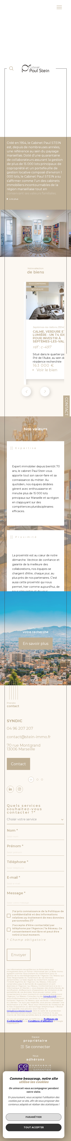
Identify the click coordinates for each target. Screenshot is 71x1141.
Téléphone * (17, 862)
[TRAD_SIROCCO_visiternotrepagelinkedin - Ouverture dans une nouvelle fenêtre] (10, 789)
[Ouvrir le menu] (59, 7)
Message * (16, 893)
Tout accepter (34, 1127)
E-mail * (13, 877)
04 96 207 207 (20, 728)
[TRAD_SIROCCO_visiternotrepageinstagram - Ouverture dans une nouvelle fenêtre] (19, 789)
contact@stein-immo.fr (29, 737)
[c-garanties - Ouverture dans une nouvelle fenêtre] (35, 1069)
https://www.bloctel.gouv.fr (19, 1011)
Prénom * (15, 846)
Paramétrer (34, 1117)
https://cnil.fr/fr (49, 996)
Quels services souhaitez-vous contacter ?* (24, 809)
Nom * (12, 830)
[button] (45, 391)
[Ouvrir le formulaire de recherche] (11, 68)
